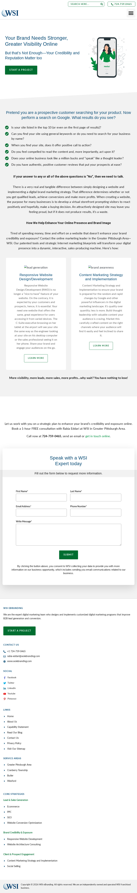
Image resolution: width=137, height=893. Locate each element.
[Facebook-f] (4, 677)
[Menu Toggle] (131, 13)
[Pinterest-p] (4, 699)
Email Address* (23, 506)
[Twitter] (4, 683)
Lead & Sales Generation (15, 800)
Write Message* (24, 521)
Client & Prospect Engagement (18, 854)
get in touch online (97, 436)
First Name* (22, 491)
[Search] (101, 4)
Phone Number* (78, 506)
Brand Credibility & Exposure (17, 833)
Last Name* (76, 491)
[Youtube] (4, 693)
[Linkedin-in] (4, 688)
